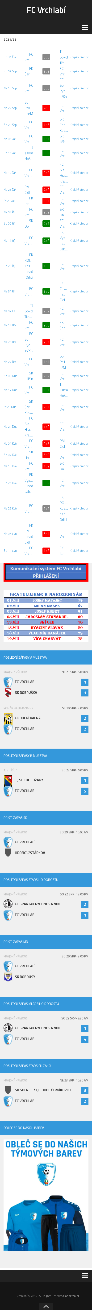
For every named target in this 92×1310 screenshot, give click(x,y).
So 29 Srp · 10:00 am (74, 832)
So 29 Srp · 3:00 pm (75, 956)
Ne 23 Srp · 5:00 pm (75, 672)
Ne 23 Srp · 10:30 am (74, 1080)
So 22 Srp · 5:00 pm (75, 770)
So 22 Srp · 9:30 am (74, 1018)
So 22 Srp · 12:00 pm (74, 894)
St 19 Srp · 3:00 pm (75, 708)
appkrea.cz (72, 1296)
